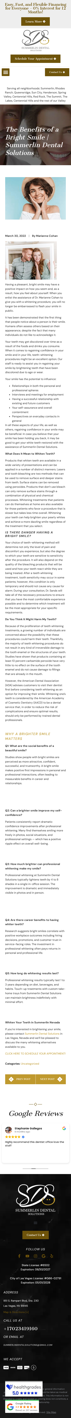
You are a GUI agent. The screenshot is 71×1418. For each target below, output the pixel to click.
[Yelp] (52, 1256)
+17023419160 (20, 1328)
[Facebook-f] (19, 1256)
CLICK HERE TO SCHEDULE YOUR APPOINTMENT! (35, 1053)
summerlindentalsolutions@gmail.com (27, 1345)
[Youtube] (27, 1256)
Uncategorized (30, 1063)
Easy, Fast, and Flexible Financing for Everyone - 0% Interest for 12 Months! (35, 8)
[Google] (43, 1256)
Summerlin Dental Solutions (42, 1033)
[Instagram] (35, 1256)
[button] (5, 72)
